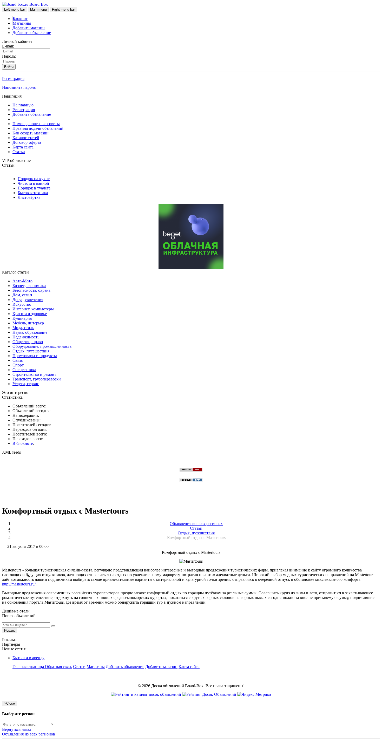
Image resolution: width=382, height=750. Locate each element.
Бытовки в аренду (28, 658)
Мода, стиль (23, 327)
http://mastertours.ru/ (19, 584)
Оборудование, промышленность (41, 346)
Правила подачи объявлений (37, 128)
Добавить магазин (28, 28)
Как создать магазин (30, 133)
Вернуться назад (16, 729)
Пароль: (9, 56)
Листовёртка (29, 197)
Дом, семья (22, 295)
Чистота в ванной (33, 183)
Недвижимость (25, 337)
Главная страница (28, 666)
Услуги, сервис (25, 383)
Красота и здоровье (29, 313)
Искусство (21, 304)
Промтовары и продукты (34, 355)
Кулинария (22, 318)
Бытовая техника (33, 192)
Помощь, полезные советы (36, 123)
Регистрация (13, 78)
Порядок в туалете (34, 188)
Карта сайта (23, 147)
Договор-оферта (26, 142)
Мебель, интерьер (28, 323)
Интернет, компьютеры (33, 309)
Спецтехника (24, 369)
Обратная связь (58, 666)
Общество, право (27, 341)
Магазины (22, 23)
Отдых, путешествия (30, 351)
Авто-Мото (22, 281)
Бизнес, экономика (29, 285)
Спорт (18, 365)
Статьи (18, 151)
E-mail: (8, 46)
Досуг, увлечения (27, 299)
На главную (23, 105)
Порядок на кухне (34, 178)
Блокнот (20, 18)
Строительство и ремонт (34, 374)
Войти (9, 67)
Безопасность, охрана (31, 290)
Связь (17, 360)
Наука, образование (29, 332)
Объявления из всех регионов (28, 734)
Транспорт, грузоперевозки (36, 379)
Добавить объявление (31, 32)
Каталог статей (25, 137)
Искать (9, 630)
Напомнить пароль (19, 87)
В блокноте (22, 443)
